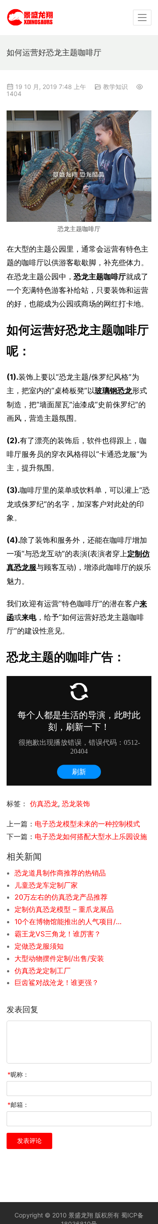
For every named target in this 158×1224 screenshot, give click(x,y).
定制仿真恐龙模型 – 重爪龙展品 (64, 909)
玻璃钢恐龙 (113, 390)
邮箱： (18, 1104)
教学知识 (115, 86)
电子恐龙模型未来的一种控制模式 (87, 823)
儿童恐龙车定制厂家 (46, 885)
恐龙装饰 (76, 803)
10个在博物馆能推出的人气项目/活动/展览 (69, 921)
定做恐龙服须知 (39, 946)
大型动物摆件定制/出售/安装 (59, 958)
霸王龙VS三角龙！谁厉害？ (57, 933)
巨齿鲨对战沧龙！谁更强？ (56, 982)
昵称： (18, 1074)
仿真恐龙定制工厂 (42, 970)
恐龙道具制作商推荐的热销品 (60, 872)
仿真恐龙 (44, 803)
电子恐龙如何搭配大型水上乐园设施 (91, 836)
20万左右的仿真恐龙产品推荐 (61, 897)
